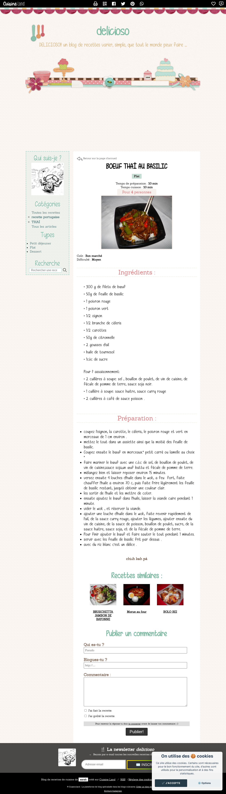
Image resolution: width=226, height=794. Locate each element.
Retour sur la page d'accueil (100, 158)
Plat (33, 247)
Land (107, 779)
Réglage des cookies (141, 779)
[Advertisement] (113, 123)
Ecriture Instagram (113, 791)
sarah (83, 779)
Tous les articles (44, 226)
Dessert (35, 251)
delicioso (113, 31)
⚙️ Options (204, 783)
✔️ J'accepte (171, 783)
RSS (122, 779)
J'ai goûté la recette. (101, 716)
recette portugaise (46, 217)
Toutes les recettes (46, 212)
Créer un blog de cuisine (147, 787)
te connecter (134, 723)
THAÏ (36, 222)
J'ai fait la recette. (99, 710)
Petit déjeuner (40, 243)
